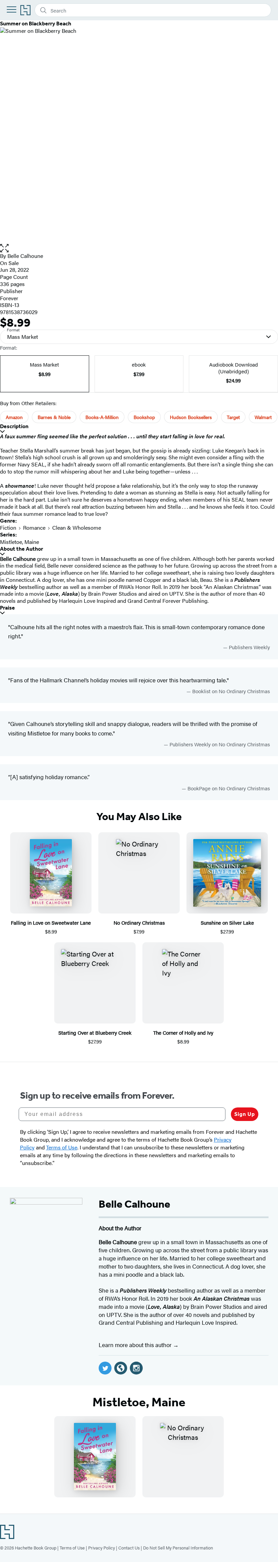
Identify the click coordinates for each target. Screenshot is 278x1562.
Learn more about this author (136, 1345)
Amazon (14, 417)
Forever (9, 298)
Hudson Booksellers (191, 417)
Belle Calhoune (25, 256)
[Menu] (11, 9)
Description (14, 426)
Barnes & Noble (54, 417)
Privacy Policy (101, 1547)
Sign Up (244, 1114)
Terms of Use (72, 1547)
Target (233, 417)
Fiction (8, 527)
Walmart (263, 417)
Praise (7, 607)
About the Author (21, 549)
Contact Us (129, 1547)
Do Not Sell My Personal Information (178, 1547)
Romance (34, 527)
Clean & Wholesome (76, 527)
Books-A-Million (102, 417)
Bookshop (144, 417)
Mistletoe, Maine (19, 542)
